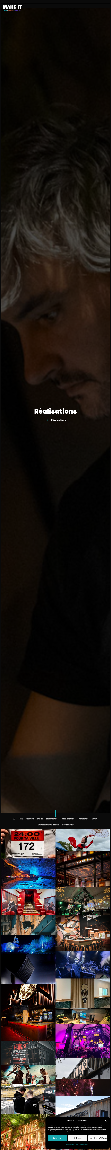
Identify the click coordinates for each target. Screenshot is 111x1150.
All (14, 819)
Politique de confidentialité (82, 1145)
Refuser (77, 1138)
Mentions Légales (70, 1145)
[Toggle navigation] (107, 8)
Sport (94, 819)
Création (30, 819)
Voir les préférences (98, 1138)
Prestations (83, 819)
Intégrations (51, 819)
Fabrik (40, 819)
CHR (21, 819)
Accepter (57, 1138)
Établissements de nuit (48, 825)
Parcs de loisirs (67, 819)
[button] (105, 1120)
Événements (68, 825)
